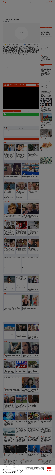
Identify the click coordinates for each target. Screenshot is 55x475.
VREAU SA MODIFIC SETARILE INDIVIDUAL (49, 471)
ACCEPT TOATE (49, 468)
